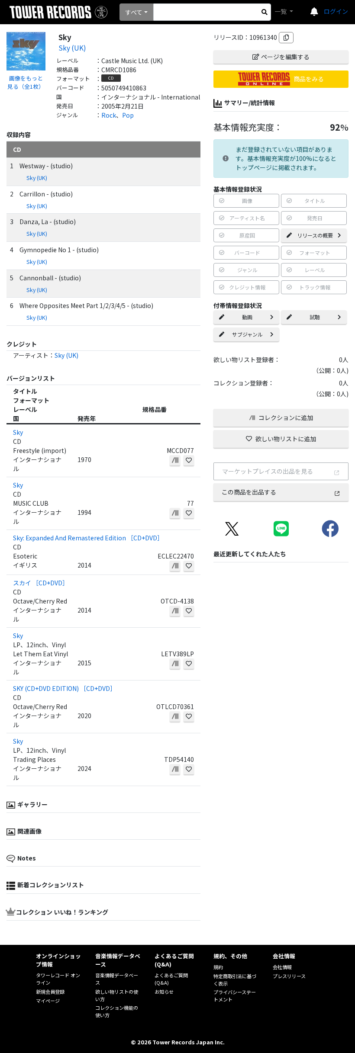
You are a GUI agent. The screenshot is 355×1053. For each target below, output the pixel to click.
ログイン (336, 11)
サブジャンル (247, 334)
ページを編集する (285, 56)
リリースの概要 (315, 235)
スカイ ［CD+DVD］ (40, 582)
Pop (128, 115)
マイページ (48, 1000)
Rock (108, 115)
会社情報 (282, 966)
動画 (247, 317)
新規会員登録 (50, 991)
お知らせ (164, 991)
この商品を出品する (249, 492)
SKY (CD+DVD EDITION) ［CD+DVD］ (64, 688)
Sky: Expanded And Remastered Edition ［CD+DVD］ (88, 537)
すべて (133, 12)
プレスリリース (289, 976)
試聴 (315, 317)
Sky (18, 432)
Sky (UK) (72, 47)
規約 (218, 966)
